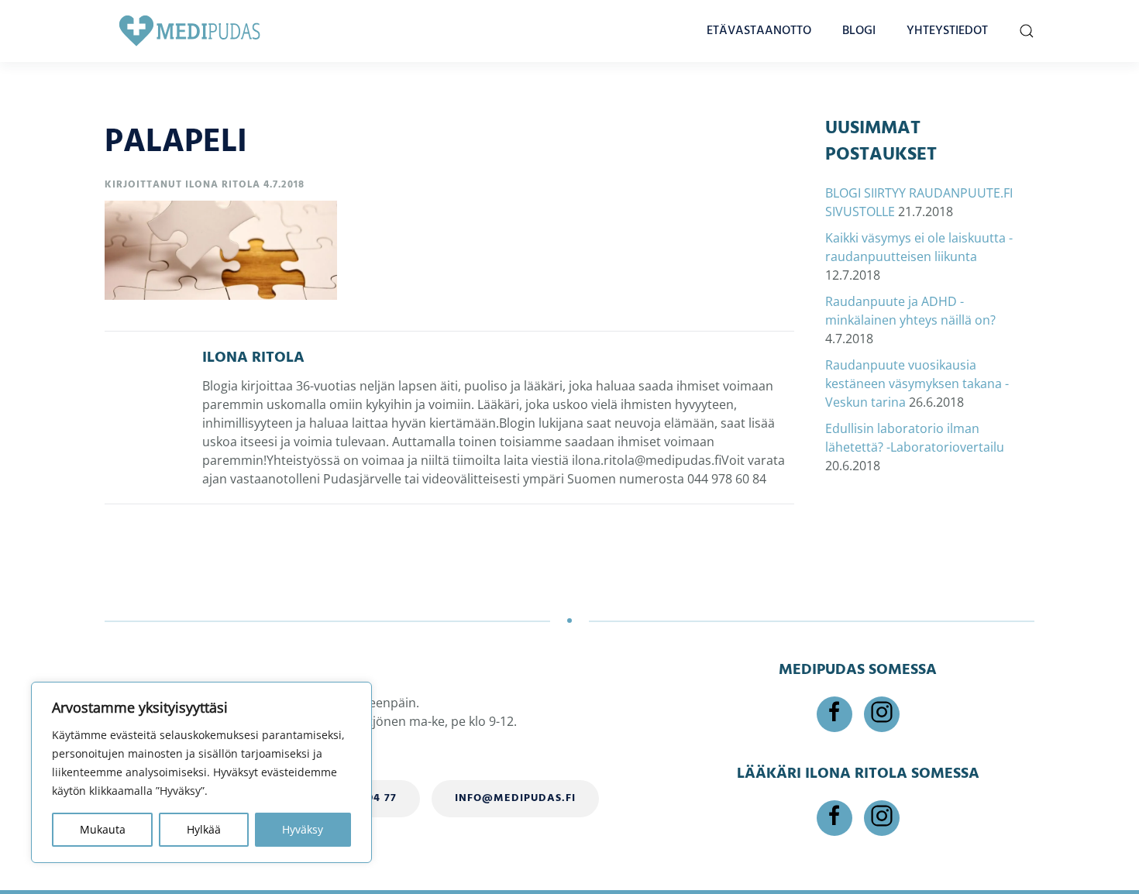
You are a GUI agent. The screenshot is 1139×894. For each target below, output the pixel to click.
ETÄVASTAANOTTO (759, 31)
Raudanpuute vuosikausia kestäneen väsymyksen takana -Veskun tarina (917, 383)
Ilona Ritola (222, 185)
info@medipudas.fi (515, 798)
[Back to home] (190, 31)
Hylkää (204, 829)
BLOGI (859, 31)
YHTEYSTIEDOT (947, 31)
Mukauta (103, 829)
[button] (1026, 31)
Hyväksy (302, 829)
